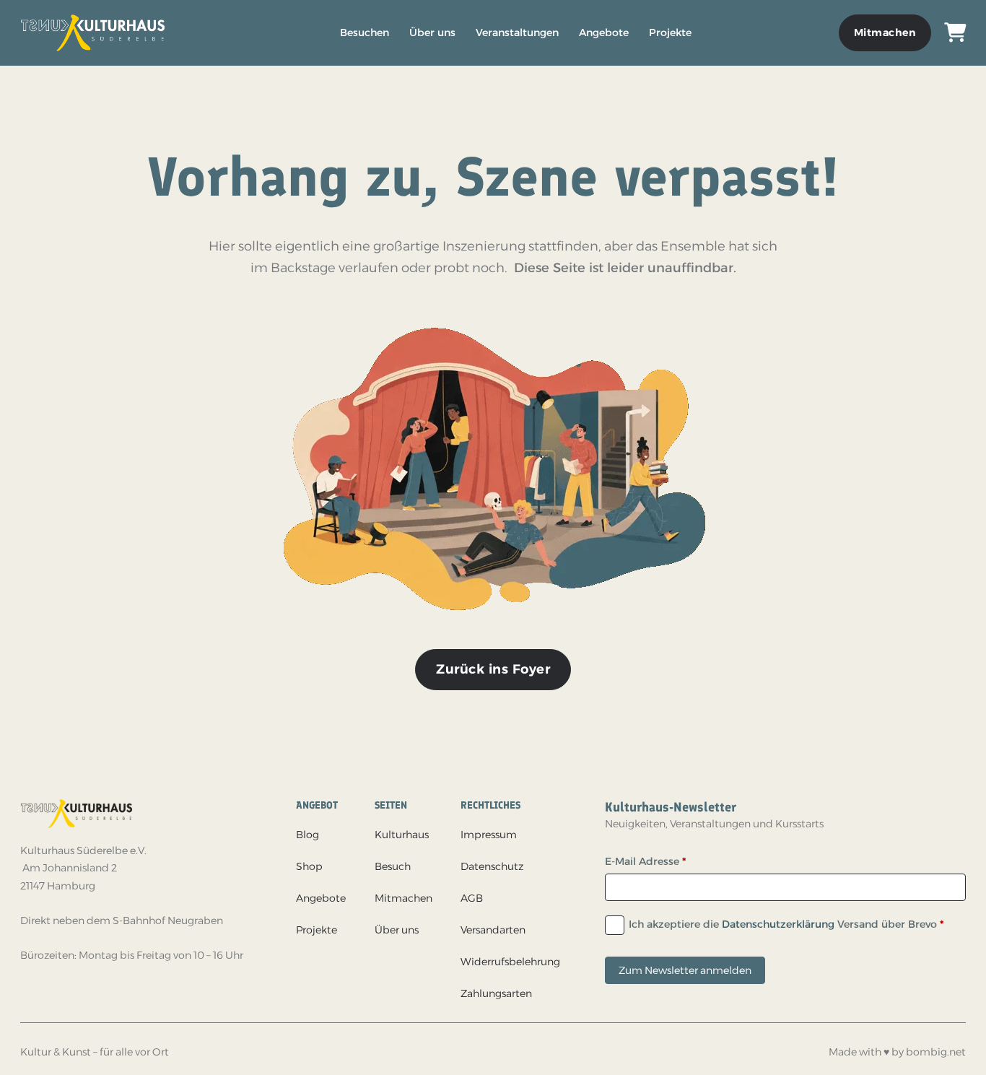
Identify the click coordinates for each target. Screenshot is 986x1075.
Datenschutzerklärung (778, 924)
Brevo (922, 924)
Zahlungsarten (496, 993)
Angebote (604, 32)
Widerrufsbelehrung (510, 961)
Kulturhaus (402, 834)
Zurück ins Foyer (493, 669)
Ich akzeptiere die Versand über (786, 924)
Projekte (670, 32)
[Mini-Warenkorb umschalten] (955, 33)
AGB (472, 898)
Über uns (432, 32)
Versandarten (493, 929)
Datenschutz (492, 866)
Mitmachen (885, 32)
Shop (309, 866)
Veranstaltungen (517, 32)
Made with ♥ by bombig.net (897, 1051)
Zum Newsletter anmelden (685, 970)
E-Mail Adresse (645, 861)
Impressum (489, 834)
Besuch (393, 866)
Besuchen (364, 32)
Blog (307, 834)
